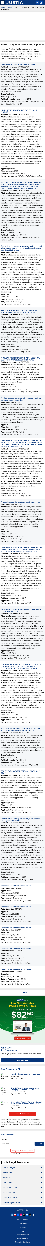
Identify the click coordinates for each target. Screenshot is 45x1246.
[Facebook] (18, 1215)
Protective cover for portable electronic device (20, 502)
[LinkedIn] (12, 1215)
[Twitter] (30, 1215)
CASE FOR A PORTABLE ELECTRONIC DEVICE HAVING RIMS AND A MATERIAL (21, 610)
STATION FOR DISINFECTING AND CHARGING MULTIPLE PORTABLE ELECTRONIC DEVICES (19, 311)
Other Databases (10, 1197)
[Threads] (24, 1215)
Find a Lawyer (7, 1134)
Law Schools (8, 1182)
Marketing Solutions (12, 1202)
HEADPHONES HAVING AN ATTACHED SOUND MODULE (19, 111)
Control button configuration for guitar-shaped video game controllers (20, 819)
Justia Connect (22, 1220)
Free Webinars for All (10, 1069)
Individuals (7, 1172)
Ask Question (22, 1060)
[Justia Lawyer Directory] (33, 1215)
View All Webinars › (22, 1114)
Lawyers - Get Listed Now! (22, 1151)
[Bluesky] (27, 1215)
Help (22, 1231)
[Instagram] (21, 1215)
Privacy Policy (22, 1238)
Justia (3, 7)
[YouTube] (15, 1215)
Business (6, 1177)
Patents (9, 7)
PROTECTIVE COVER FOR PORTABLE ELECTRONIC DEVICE (20, 772)
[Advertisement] (22, 26)
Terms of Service (22, 1235)
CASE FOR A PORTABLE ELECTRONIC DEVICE (18, 65)
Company (22, 1227)
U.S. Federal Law (10, 1187)
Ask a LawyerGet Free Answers (9, 1049)
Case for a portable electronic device (16, 886)
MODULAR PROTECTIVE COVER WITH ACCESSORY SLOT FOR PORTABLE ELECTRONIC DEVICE (20, 359)
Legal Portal (22, 1223)
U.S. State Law (9, 1192)
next (24, 992)
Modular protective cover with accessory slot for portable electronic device (21, 399)
